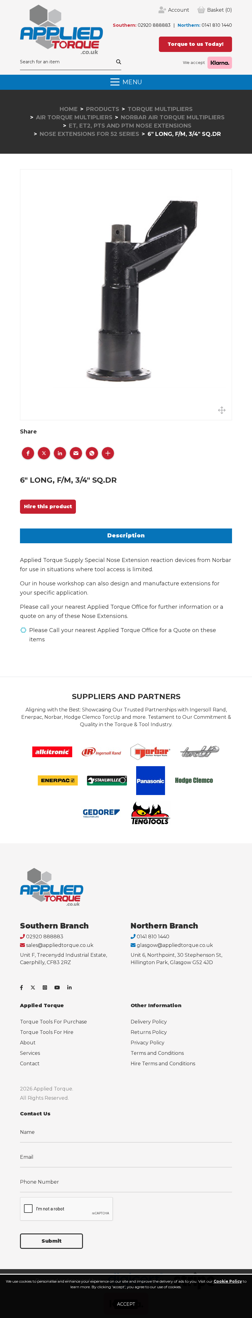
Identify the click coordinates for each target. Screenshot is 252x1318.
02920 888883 (154, 25)
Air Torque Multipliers (74, 117)
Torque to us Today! (195, 44)
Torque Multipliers (160, 109)
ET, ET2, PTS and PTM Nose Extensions (130, 125)
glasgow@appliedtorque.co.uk (175, 945)
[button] (28, 453)
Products (102, 109)
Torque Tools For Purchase (53, 1022)
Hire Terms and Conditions (163, 1064)
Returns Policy (149, 1032)
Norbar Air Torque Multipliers (173, 117)
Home (69, 109)
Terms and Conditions (157, 1053)
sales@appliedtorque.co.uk (59, 945)
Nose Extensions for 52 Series (89, 134)
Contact (30, 1064)
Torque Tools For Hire (46, 1032)
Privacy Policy (147, 1043)
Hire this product (48, 506)
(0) (219, 10)
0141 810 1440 (217, 25)
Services (30, 1053)
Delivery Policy (149, 1022)
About (28, 1043)
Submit (51, 1241)
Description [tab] (126, 535)
